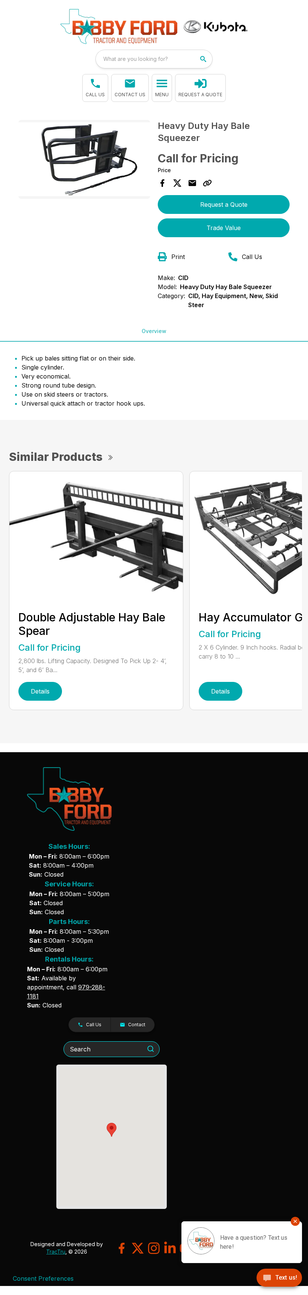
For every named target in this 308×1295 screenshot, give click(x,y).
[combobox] (154, 59)
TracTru (55, 1251)
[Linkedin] (170, 1248)
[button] (95, 88)
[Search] (150, 1049)
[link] (200, 88)
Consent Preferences (43, 1278)
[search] (204, 59)
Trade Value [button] (224, 228)
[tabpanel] (84, 160)
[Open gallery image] (84, 159)
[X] (137, 1248)
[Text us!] (279, 1278)
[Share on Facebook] (162, 183)
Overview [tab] (154, 331)
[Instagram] (153, 1248)
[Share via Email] (192, 183)
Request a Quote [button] (224, 204)
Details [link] (40, 691)
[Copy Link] (207, 183)
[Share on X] (177, 183)
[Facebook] (121, 1248)
